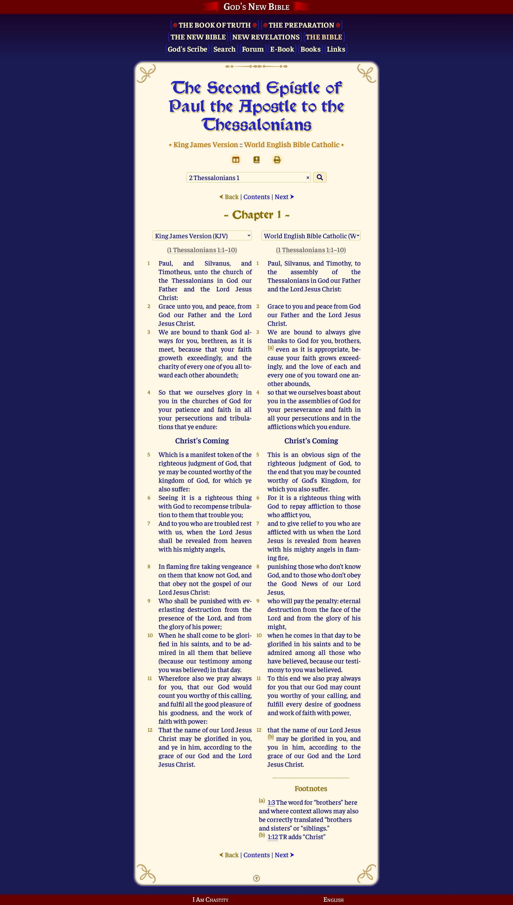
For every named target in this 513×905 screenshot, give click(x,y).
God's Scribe (187, 48)
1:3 (271, 802)
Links (336, 48)
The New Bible (198, 36)
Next (284, 196)
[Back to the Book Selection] (256, 159)
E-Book (282, 48)
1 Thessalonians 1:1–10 (202, 249)
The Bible (324, 36)
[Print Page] (277, 159)
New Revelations (266, 36)
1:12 (273, 836)
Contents (256, 196)
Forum (253, 48)
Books (310, 48)
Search (224, 48)
